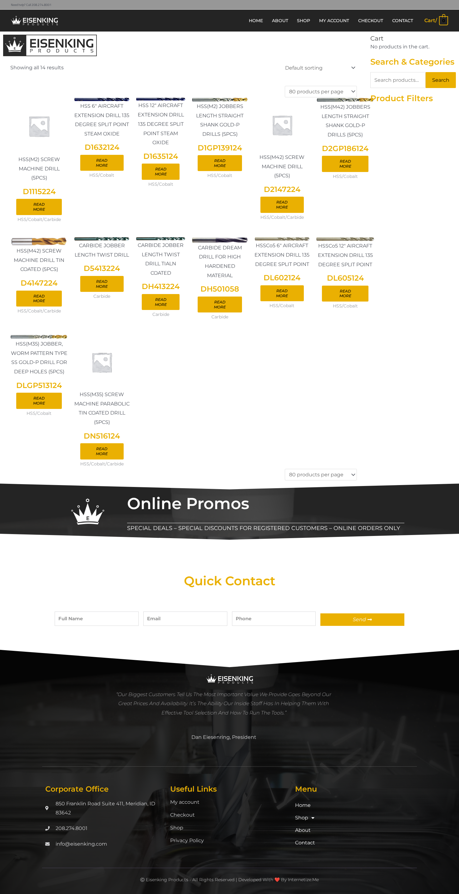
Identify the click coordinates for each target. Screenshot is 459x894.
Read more (39, 207)
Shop (176, 828)
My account (185, 802)
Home (303, 805)
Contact (305, 843)
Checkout (182, 815)
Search (440, 80)
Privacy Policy (187, 840)
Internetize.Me (303, 879)
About (303, 830)
